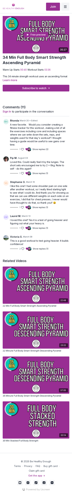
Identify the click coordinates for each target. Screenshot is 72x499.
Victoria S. (16, 236)
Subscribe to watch (34, 88)
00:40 (23, 69)
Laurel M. (15, 216)
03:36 (47, 69)
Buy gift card (51, 466)
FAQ (38, 466)
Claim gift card (37, 470)
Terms (17, 466)
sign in (7, 111)
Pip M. (13, 158)
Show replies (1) (40, 173)
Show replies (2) (40, 149)
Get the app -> (36, 475)
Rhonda (14, 120)
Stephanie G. (17, 182)
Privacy (28, 466)
